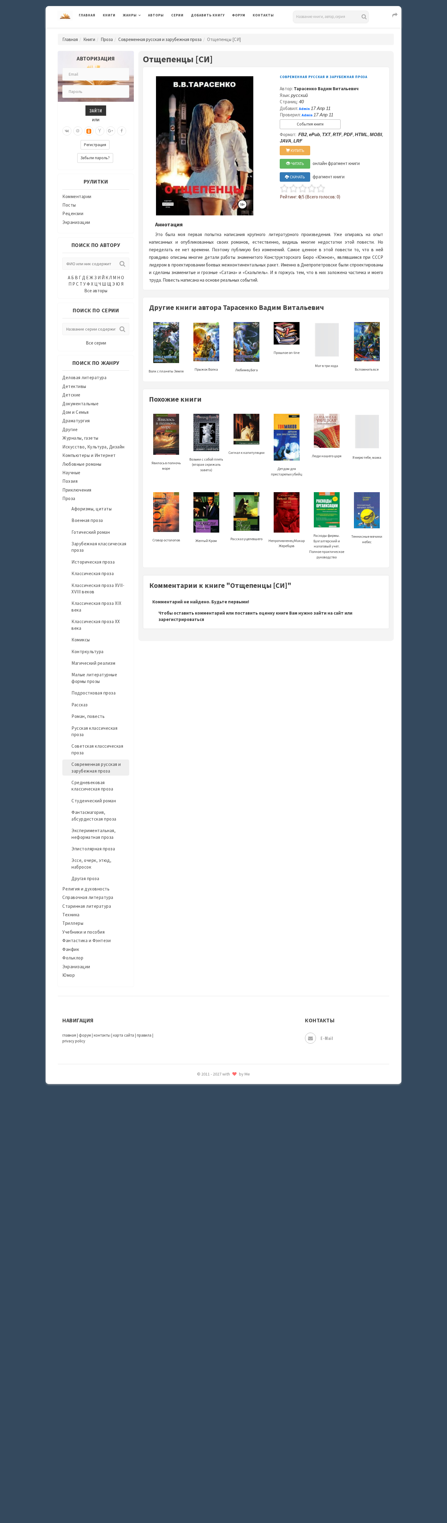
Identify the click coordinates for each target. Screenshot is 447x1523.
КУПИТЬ (297, 150)
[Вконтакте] (66, 130)
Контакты (263, 15)
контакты (102, 1035)
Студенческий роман (93, 801)
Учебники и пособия (83, 932)
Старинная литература (86, 906)
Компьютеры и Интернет (89, 455)
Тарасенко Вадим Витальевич (326, 88)
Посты (69, 205)
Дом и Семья (75, 412)
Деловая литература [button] (144, 31)
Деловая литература (213, 31)
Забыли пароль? (95, 157)
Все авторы (95, 290)
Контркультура (87, 651)
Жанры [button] (130, 15)
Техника (71, 915)
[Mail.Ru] (77, 130)
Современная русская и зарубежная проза (160, 39)
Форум (238, 15)
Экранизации (76, 222)
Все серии (96, 343)
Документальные (80, 403)
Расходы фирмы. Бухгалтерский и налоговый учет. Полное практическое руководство (326, 546)
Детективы (74, 386)
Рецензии (72, 213)
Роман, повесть (88, 716)
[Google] (110, 130)
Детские (71, 395)
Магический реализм (93, 663)
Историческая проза (93, 562)
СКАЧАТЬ (297, 177)
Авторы (156, 15)
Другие (70, 429)
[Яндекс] (99, 130)
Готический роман (90, 532)
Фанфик (70, 949)
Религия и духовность (85, 889)
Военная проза (87, 520)
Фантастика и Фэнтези (86, 940)
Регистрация (95, 144)
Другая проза (85, 878)
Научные (71, 472)
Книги (109, 15)
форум (85, 1035)
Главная (87, 15)
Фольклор (72, 958)
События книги (310, 124)
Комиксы (80, 640)
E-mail (327, 1038)
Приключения (77, 490)
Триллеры (72, 923)
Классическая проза (92, 573)
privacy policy (73, 1041)
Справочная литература (87, 897)
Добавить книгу (208, 15)
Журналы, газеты (80, 438)
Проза (107, 39)
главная (69, 1035)
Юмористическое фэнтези (220, 1104)
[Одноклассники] (88, 130)
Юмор (68, 975)
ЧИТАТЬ (297, 163)
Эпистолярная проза (93, 849)
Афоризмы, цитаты (91, 509)
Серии (177, 15)
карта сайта (123, 1035)
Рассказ (79, 705)
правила (144, 1035)
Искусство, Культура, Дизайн (93, 447)
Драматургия (76, 421)
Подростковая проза (93, 693)
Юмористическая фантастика (223, 1091)
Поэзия (70, 481)
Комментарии (77, 196)
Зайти (95, 110)
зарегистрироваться (181, 619)
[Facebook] (121, 130)
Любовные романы (82, 464)
